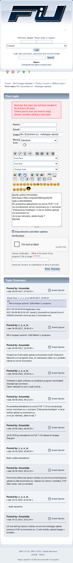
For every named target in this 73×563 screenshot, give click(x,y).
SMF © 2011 (36, 551)
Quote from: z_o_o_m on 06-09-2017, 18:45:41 (28, 298)
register (51, 38)
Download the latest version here (36, 64)
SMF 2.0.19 (24, 551)
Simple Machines (49, 551)
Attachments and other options (31, 231)
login (43, 38)
